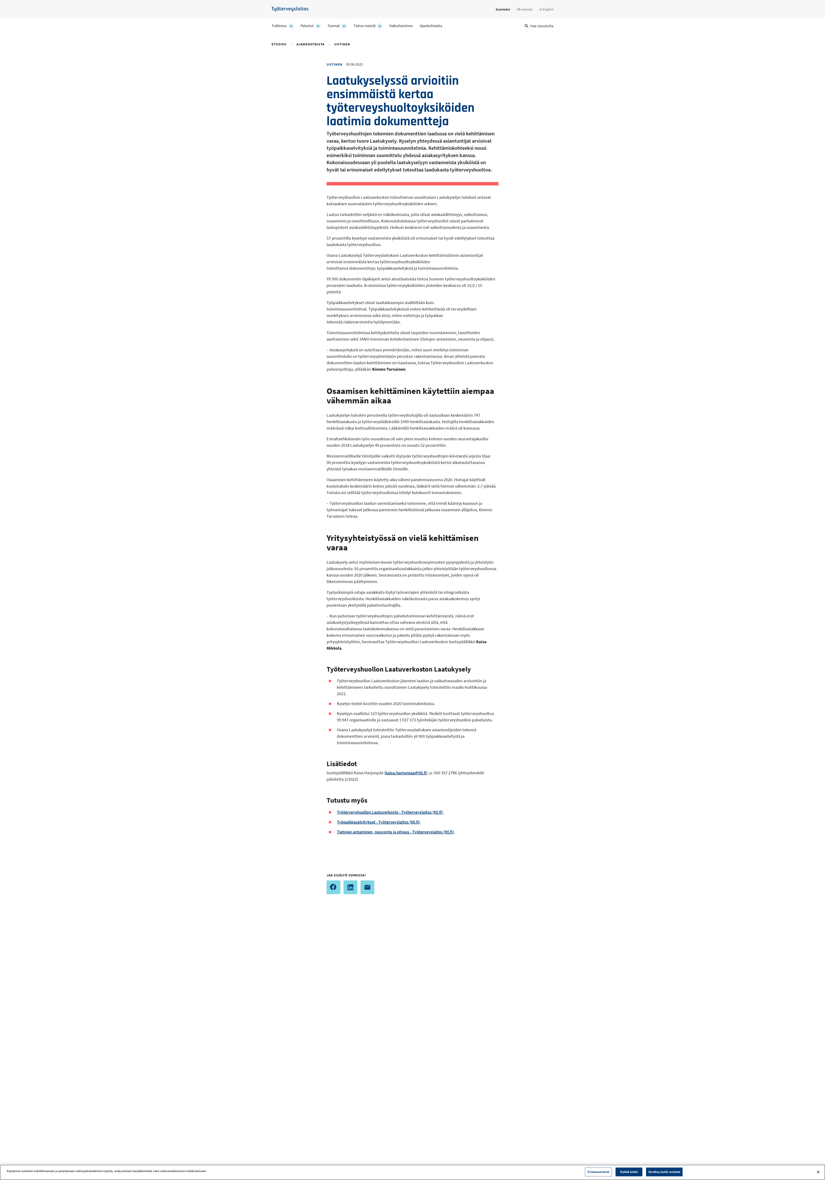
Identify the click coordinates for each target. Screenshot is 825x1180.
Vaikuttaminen (401, 25)
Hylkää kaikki (629, 1172)
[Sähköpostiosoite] (367, 887)
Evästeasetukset (598, 1172)
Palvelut (307, 25)
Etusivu (279, 44)
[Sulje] (818, 1172)
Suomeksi (503, 9)
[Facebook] (333, 887)
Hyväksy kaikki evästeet (664, 1172)
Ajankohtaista (431, 25)
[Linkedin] (350, 887)
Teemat (333, 25)
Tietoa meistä (364, 25)
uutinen (342, 44)
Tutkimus (279, 25)
